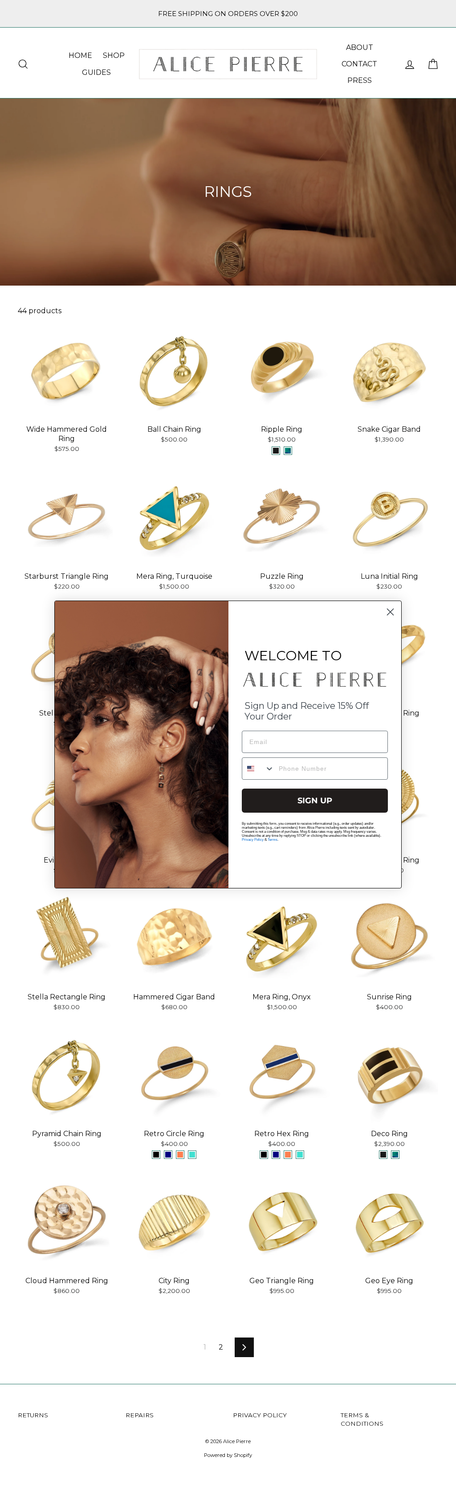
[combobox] (258, 768)
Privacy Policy (253, 840)
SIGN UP (314, 801)
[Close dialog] (390, 612)
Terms (272, 840)
